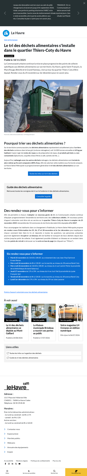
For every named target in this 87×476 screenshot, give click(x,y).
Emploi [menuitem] (10, 446)
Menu (7, 473)
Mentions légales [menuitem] (22, 455)
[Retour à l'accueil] (43, 380)
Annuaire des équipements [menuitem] (17, 442)
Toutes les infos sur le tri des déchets (43, 168)
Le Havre (17, 27)
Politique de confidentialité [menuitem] (40, 455)
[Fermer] (84, 3)
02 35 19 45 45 (19, 397)
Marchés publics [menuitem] (13, 433)
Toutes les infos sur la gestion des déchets (25, 348)
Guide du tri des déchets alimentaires (23, 352)
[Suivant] (78, 10)
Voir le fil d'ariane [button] (10, 34)
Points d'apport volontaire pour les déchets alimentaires (26, 287)
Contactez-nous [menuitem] (13, 424)
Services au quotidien (29, 473)
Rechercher (54, 473)
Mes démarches (76, 473)
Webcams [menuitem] (11, 437)
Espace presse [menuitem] (12, 428)
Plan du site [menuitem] (57, 455)
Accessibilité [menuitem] (8, 455)
